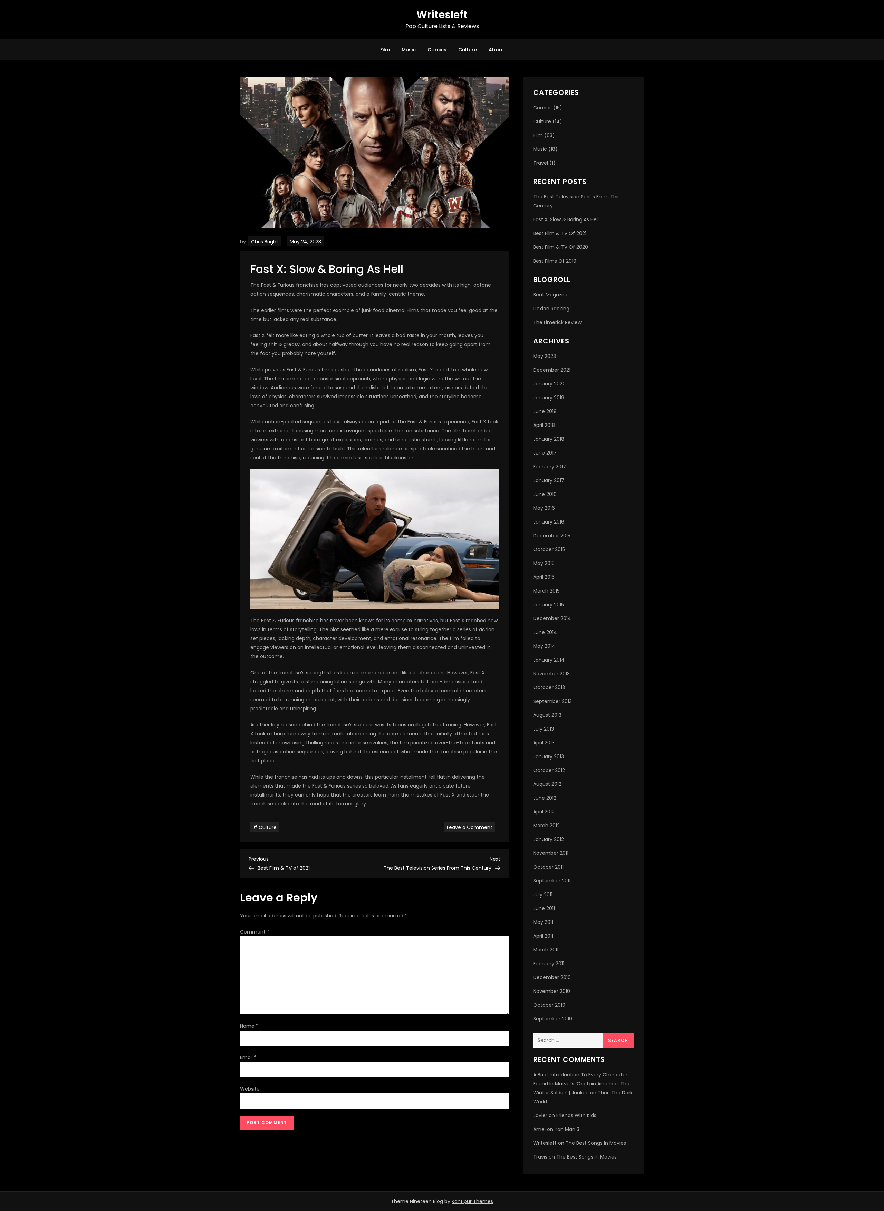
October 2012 (549, 770)
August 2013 (547, 715)
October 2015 (549, 549)
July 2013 (543, 728)
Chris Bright (264, 241)
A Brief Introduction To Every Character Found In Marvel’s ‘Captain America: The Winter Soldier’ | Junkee (581, 1083)
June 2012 (544, 797)
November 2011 (550, 853)
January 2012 (548, 839)
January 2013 (548, 756)
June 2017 (545, 452)
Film (385, 49)
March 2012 (546, 825)
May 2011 (543, 922)
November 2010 (551, 991)
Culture (467, 49)
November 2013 (551, 673)
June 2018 (545, 411)
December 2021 (551, 370)
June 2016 (545, 494)
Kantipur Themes (472, 1201)
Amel (539, 1129)
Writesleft (442, 14)
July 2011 (542, 894)
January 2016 (548, 521)
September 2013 (552, 701)
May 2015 (544, 563)
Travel (540, 162)
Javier (540, 1115)
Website (250, 1088)
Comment (254, 931)
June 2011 (544, 908)
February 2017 (549, 466)
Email (248, 1057)
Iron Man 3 (567, 1129)
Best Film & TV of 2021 (559, 233)
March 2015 (546, 590)
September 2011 (551, 880)
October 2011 (548, 866)
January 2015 (548, 604)
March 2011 (545, 949)
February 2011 (548, 963)
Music (409, 49)
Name (249, 1026)
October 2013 (549, 687)
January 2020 (549, 383)
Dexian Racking (551, 308)
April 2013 (544, 742)
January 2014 (549, 659)
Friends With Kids (576, 1115)
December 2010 (552, 977)
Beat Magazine (551, 294)
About (496, 49)
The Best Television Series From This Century (576, 201)
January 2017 (548, 480)
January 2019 (548, 397)
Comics (436, 49)
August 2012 (547, 784)
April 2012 (544, 811)
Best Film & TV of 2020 (560, 247)
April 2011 (543, 935)
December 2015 (551, 535)
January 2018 (548, 439)
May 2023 (544, 356)
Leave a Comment (471, 827)
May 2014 (544, 646)
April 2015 (544, 577)
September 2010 (552, 1018)
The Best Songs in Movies (596, 1143)
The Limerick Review (557, 322)
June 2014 (545, 632)
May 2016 (544, 508)
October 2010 (549, 1005)
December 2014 (552, 618)
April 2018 (544, 425)
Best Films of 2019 (554, 260)
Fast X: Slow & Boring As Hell (566, 219)
